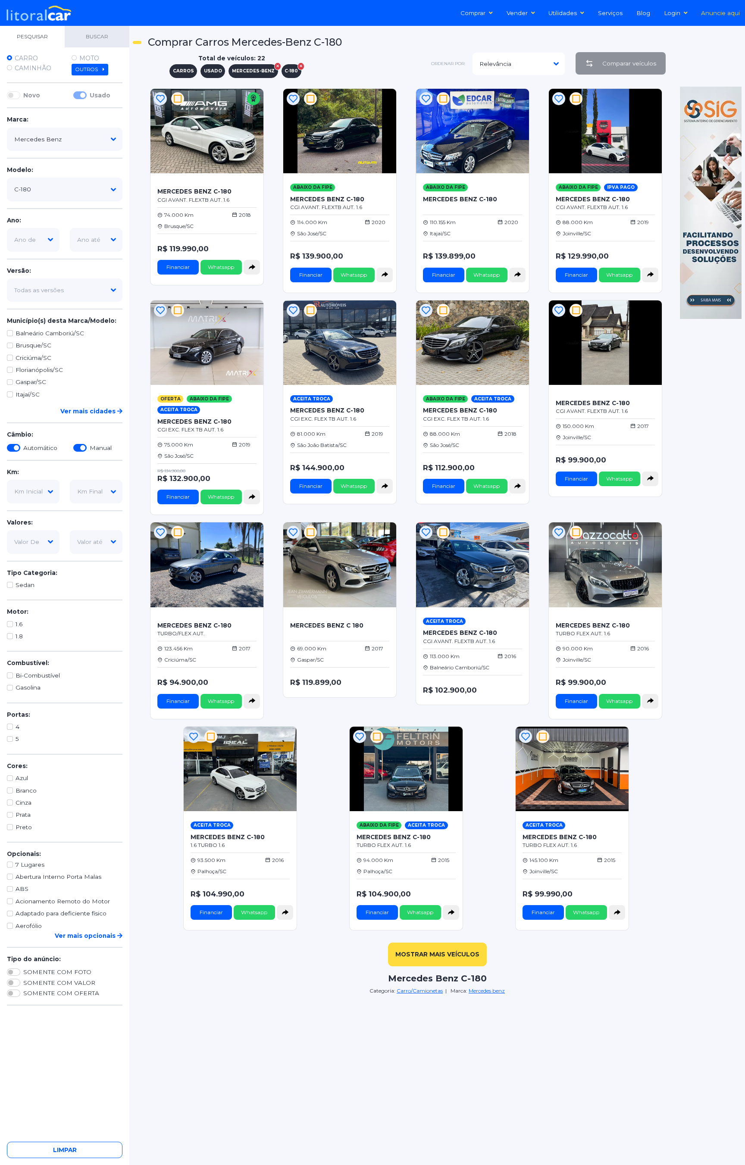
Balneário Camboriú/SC (50, 333)
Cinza (23, 802)
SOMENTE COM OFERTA (61, 993)
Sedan (25, 584)
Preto (24, 827)
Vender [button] (517, 12)
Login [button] (672, 12)
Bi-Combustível (38, 675)
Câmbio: (20, 434)
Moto (89, 58)
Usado (100, 95)
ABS (22, 889)
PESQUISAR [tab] (32, 36)
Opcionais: (24, 854)
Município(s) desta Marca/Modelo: (61, 321)
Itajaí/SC (28, 394)
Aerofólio (29, 925)
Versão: (19, 270)
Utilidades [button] (562, 12)
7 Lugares (30, 864)
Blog (643, 12)
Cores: (17, 765)
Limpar (65, 1149)
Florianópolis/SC (39, 369)
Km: (13, 471)
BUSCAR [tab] (97, 36)
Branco (26, 790)
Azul (22, 778)
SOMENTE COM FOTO (57, 972)
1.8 (19, 636)
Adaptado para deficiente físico (61, 913)
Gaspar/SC (31, 382)
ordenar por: (448, 63)
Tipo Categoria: (32, 572)
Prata (23, 815)
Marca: (17, 119)
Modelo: (20, 170)
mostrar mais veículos (437, 954)
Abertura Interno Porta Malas (58, 876)
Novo (31, 95)
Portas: (18, 714)
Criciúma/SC (33, 357)
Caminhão (33, 68)
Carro (26, 58)
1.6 (19, 624)
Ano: (14, 220)
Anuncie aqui (720, 12)
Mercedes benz (487, 990)
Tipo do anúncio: (34, 959)
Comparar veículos (629, 63)
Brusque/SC (33, 345)
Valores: (20, 522)
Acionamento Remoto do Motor (63, 901)
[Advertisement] (437, 1055)
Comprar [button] (472, 12)
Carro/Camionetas (420, 990)
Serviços (610, 12)
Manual (101, 447)
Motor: (17, 612)
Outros (87, 69)
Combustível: (28, 663)
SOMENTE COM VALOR (59, 982)
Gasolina (28, 687)
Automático (40, 447)
